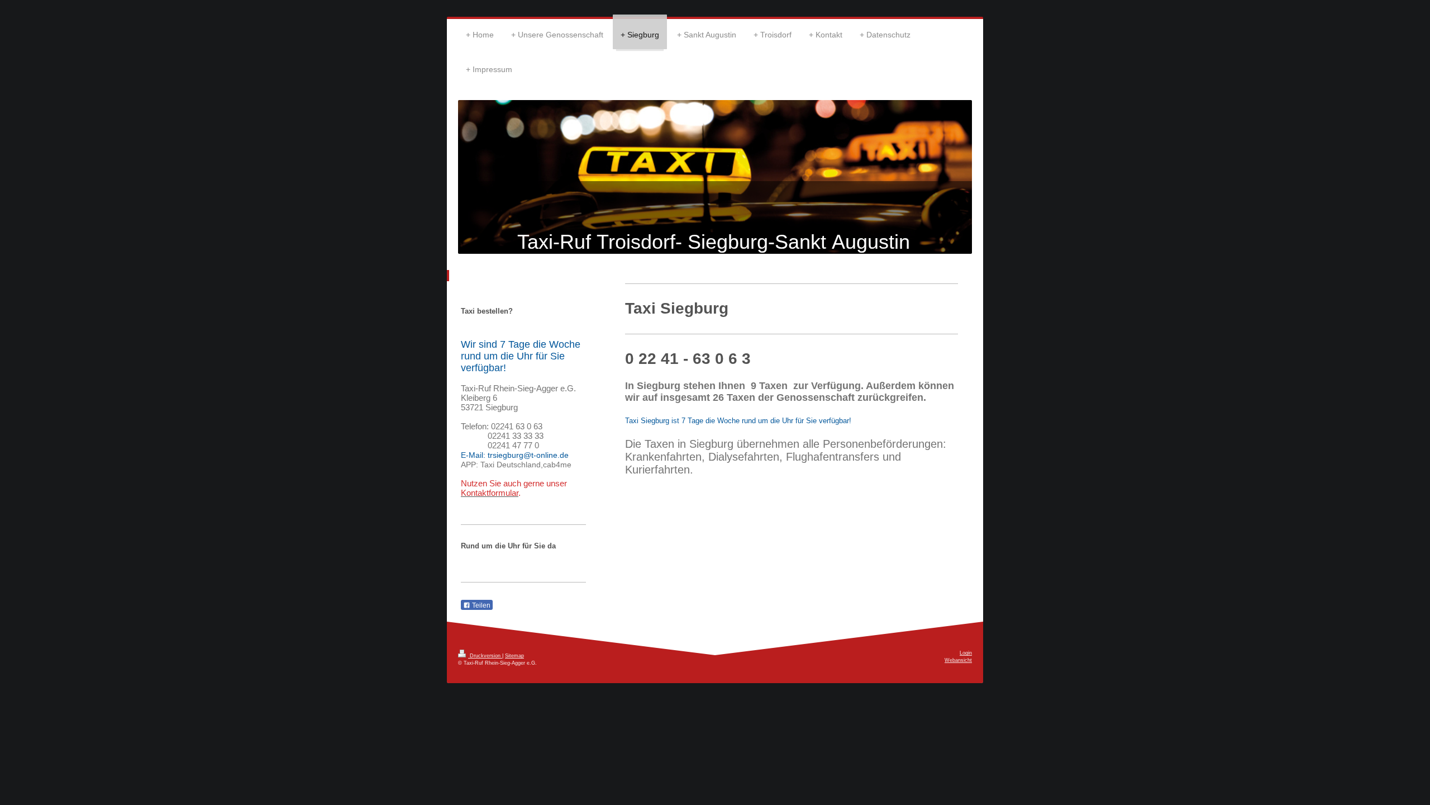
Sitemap (514, 656)
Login (966, 653)
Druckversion (485, 656)
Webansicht (958, 660)
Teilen (480, 605)
